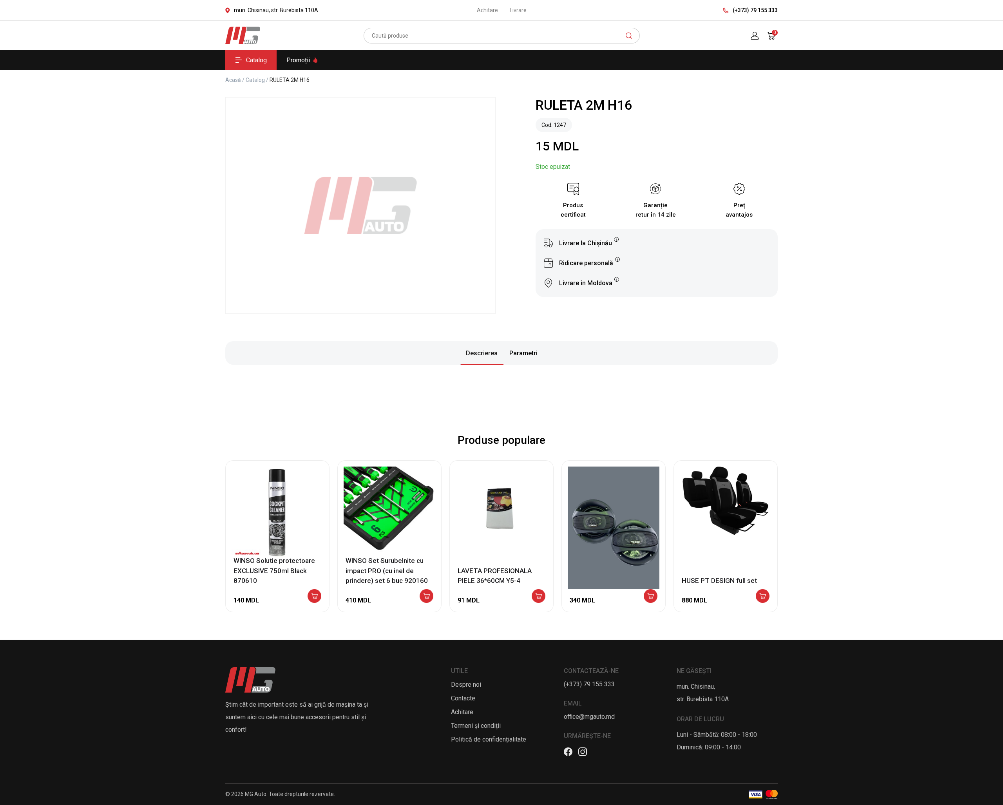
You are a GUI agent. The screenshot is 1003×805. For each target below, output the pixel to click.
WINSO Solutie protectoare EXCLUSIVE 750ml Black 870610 (274, 570)
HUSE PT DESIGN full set (719, 580)
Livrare (518, 10)
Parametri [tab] (523, 353)
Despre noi (466, 684)
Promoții (298, 60)
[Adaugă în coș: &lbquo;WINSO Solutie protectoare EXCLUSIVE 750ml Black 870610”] (314, 596)
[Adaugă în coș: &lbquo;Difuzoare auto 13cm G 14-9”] (650, 596)
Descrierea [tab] (482, 353)
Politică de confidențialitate (488, 739)
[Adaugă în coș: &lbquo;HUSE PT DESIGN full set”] (762, 596)
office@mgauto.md (589, 716)
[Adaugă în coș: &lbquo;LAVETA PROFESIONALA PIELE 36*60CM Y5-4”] (538, 596)
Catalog (256, 60)
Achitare (487, 10)
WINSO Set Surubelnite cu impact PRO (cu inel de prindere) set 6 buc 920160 (387, 570)
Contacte (463, 698)
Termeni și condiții (476, 725)
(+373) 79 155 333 (755, 10)
